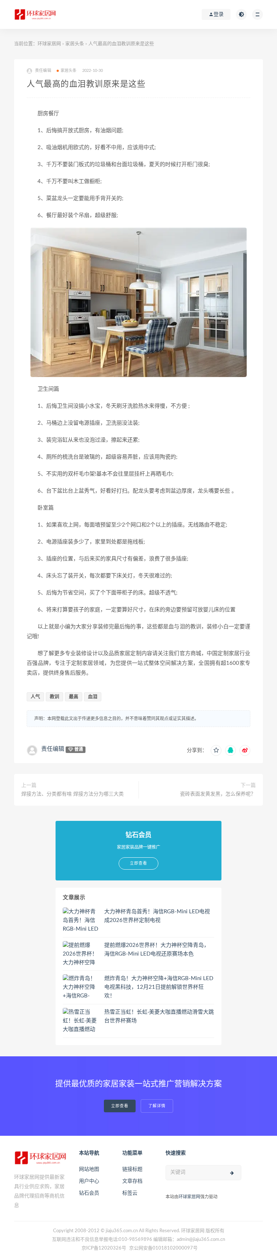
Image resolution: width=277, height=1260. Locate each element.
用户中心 (89, 1181)
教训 (54, 696)
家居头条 (74, 44)
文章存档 (132, 1181)
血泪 (92, 696)
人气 (35, 696)
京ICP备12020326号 (104, 1248)
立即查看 (119, 1106)
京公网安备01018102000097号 (163, 1248)
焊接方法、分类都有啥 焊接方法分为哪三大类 (72, 794)
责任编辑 (52, 749)
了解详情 (157, 1106)
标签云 (129, 1193)
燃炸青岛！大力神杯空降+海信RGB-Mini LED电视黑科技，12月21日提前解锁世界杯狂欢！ (158, 987)
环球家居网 (49, 44)
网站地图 (89, 1169)
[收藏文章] (216, 750)
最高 (73, 696)
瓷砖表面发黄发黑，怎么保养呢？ (218, 794)
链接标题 (132, 1169)
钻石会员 (89, 1193)
